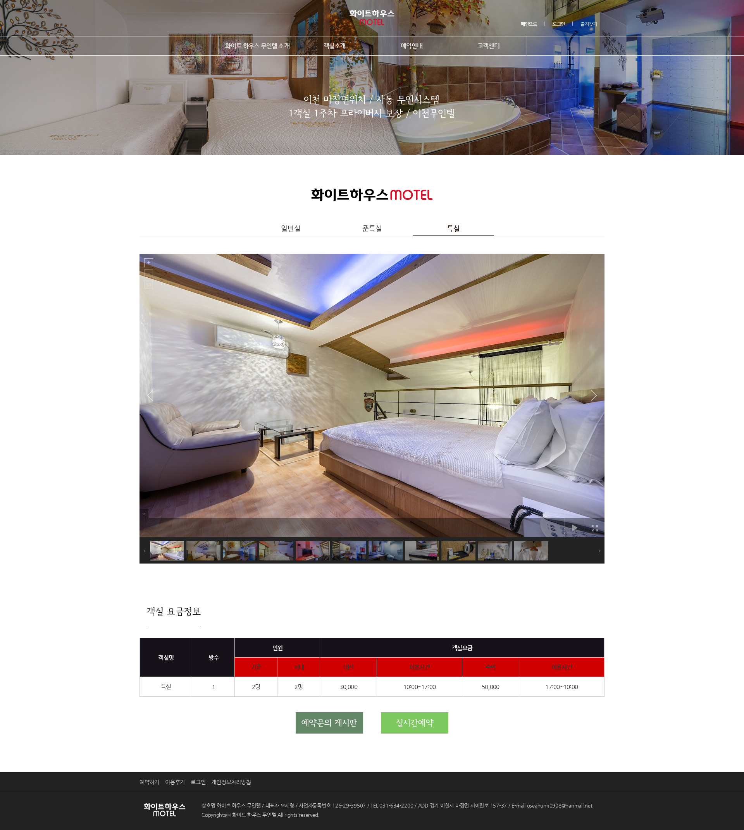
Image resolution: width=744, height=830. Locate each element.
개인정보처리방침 (231, 782)
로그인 (198, 782)
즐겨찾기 (588, 24)
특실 (453, 228)
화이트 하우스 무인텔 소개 (257, 46)
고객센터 (488, 46)
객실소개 (335, 46)
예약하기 (149, 782)
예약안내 (412, 46)
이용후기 (175, 782)
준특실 (372, 228)
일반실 (291, 228)
